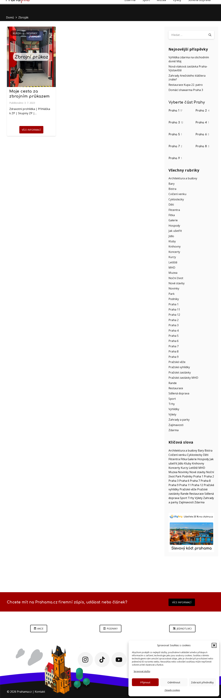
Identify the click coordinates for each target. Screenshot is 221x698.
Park (172, 294)
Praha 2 (202, 110)
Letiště (173, 262)
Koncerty (174, 252)
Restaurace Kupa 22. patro (186, 85)
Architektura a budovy (183, 178)
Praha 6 (202, 134)
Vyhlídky (174, 409)
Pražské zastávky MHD (183, 378)
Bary (172, 184)
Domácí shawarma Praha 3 (186, 90)
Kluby (172, 241)
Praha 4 (202, 122)
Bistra (172, 189)
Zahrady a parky (179, 419)
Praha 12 (174, 315)
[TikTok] (102, 659)
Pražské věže (177, 362)
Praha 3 (176, 122)
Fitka (172, 215)
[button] (214, 645)
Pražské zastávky (180, 372)
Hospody (174, 225)
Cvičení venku (177, 194)
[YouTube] (119, 659)
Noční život (176, 278)
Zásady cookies (172, 690)
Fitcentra (174, 210)
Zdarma (174, 430)
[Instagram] (85, 659)
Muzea (173, 273)
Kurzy (172, 257)
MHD (172, 267)
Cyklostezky (176, 199)
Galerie (173, 220)
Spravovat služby (142, 671)
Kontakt (40, 692)
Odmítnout (173, 682)
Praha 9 (175, 158)
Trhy (172, 404)
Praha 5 (175, 134)
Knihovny (175, 246)
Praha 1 (175, 110)
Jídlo (171, 236)
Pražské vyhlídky (179, 367)
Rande (173, 383)
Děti (171, 204)
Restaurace (176, 388)
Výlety (172, 414)
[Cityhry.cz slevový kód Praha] (191, 532)
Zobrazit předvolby (202, 682)
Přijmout (145, 682)
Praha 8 (202, 146)
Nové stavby (177, 283)
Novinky (174, 288)
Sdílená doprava (179, 393)
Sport (172, 399)
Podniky (174, 299)
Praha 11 (174, 309)
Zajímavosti (176, 425)
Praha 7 (175, 146)
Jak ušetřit (175, 231)
